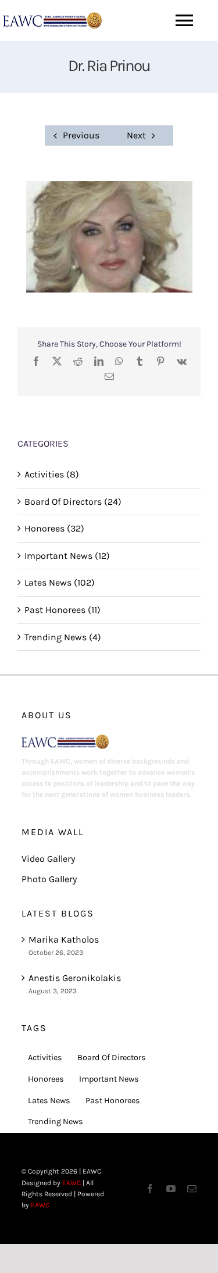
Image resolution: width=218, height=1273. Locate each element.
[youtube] (171, 1188)
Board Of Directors (111, 1057)
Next (136, 135)
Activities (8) (51, 474)
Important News (109, 1079)
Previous (81, 135)
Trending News (55, 1121)
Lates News (49, 1101)
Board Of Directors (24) (72, 501)
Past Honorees (112, 1101)
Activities (45, 1057)
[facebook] (150, 1188)
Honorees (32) (54, 528)
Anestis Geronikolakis (74, 977)
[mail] (191, 1188)
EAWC (71, 1183)
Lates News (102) (59, 582)
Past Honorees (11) (62, 609)
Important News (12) (67, 555)
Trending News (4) (62, 637)
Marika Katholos (63, 939)
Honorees (46, 1079)
